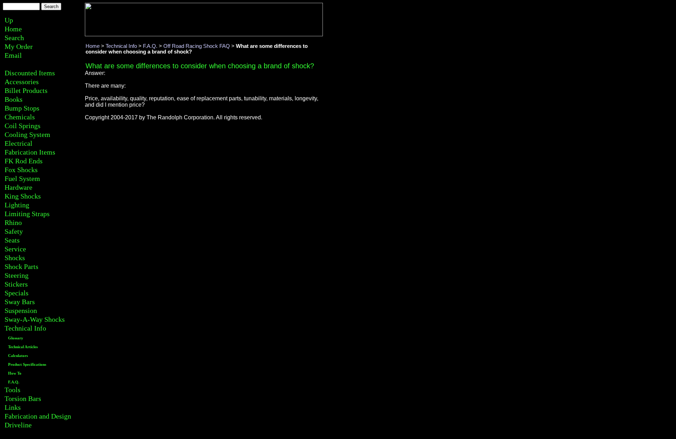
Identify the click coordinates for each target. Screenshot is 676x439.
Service (15, 249)
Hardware (18, 187)
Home (13, 29)
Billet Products (26, 90)
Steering (17, 275)
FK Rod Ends (24, 161)
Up (9, 20)
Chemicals (20, 117)
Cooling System (27, 134)
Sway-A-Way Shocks (35, 319)
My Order (19, 46)
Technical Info (25, 328)
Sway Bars (20, 302)
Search (14, 38)
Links (13, 407)
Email (13, 55)
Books (14, 99)
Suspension (21, 310)
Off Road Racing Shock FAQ (196, 46)
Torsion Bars (23, 398)
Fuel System (22, 178)
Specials (17, 293)
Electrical (18, 143)
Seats (12, 240)
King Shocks (23, 196)
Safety (14, 231)
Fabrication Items (30, 152)
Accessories (22, 82)
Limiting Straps (27, 214)
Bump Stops (22, 108)
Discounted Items (30, 73)
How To (14, 373)
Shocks (15, 258)
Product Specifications (27, 364)
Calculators (18, 356)
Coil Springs (22, 126)
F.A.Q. (13, 382)
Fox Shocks (21, 170)
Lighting (17, 205)
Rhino (13, 222)
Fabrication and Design (38, 416)
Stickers (16, 284)
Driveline (18, 425)
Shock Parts (21, 266)
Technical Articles (23, 347)
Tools (12, 390)
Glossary (15, 338)
